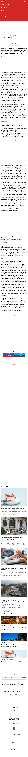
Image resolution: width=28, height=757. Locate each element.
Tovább (23, 684)
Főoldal (14, 705)
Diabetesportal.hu (14, 744)
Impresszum (14, 710)
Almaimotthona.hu (14, 740)
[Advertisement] (14, 152)
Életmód (3, 16)
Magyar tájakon (4, 4)
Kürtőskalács (5, 688)
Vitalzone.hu (14, 742)
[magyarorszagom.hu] (22, 2)
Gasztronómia (4, 7)
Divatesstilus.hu (14, 747)
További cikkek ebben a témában (9, 611)
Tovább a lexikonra (14, 694)
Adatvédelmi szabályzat (14, 707)
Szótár (14, 674)
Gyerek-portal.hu (14, 749)
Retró (2, 10)
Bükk (3, 681)
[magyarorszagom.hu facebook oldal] (14, 728)
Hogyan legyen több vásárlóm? (14, 723)
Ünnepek (2, 19)
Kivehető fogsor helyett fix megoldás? (11, 661)
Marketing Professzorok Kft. (18, 734)
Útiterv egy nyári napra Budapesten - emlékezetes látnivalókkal (14, 628)
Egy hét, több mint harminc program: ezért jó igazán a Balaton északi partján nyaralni (12, 645)
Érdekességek (14, 698)
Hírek (2, 13)
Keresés (24, 677)
